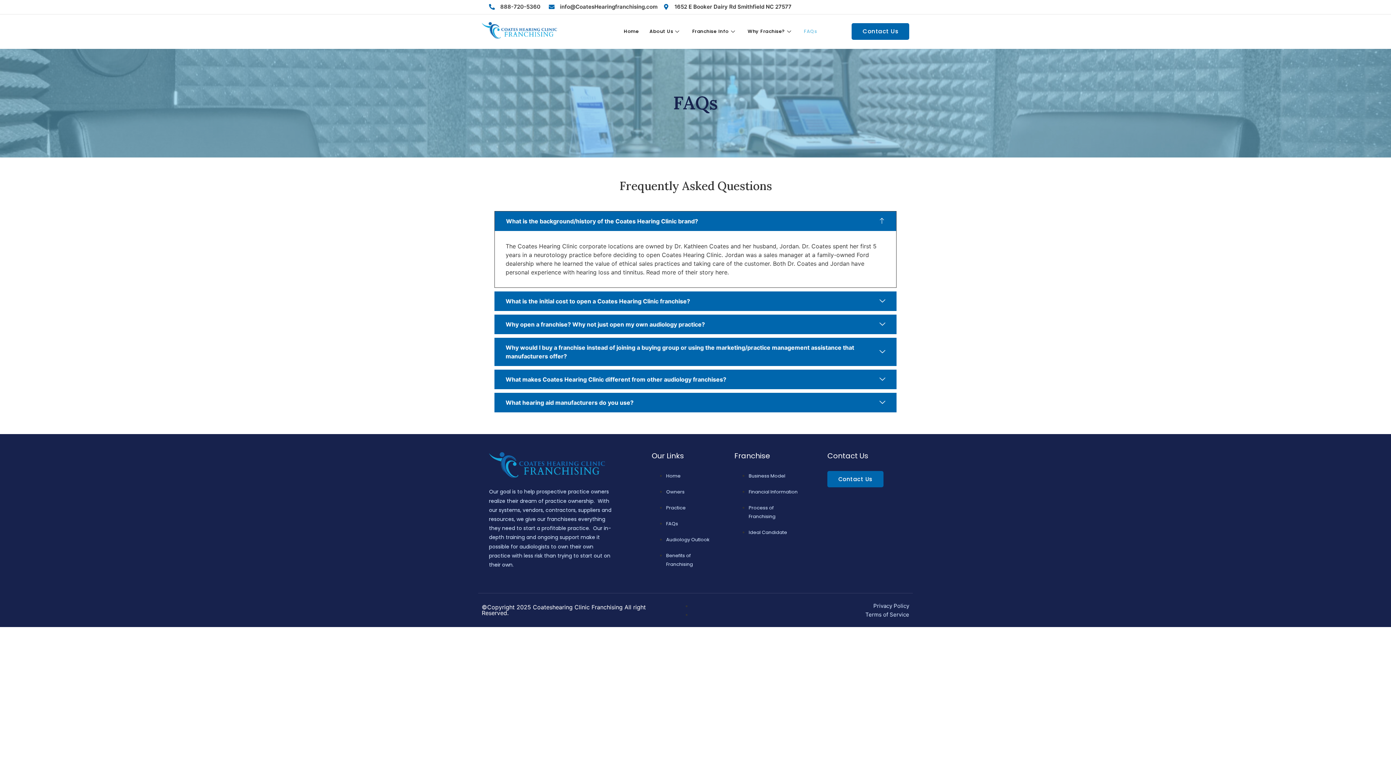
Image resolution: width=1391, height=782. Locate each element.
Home (631, 31)
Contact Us (880, 31)
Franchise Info (710, 31)
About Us (661, 31)
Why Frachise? (766, 31)
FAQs (810, 31)
